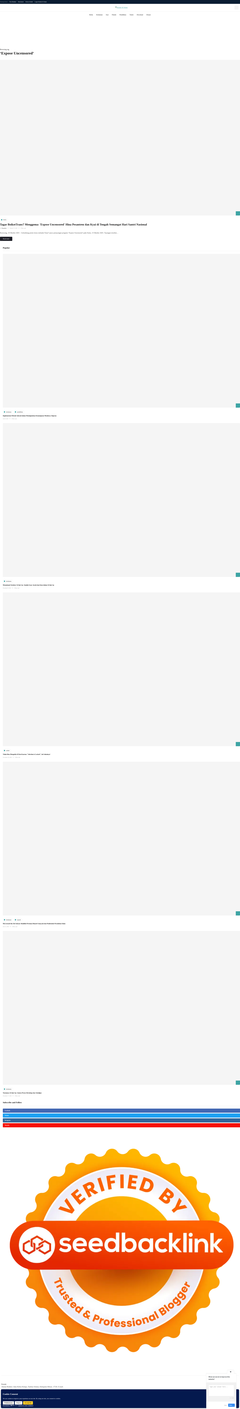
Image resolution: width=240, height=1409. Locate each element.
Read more (6, 239)
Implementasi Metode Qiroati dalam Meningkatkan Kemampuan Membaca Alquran (29, 416)
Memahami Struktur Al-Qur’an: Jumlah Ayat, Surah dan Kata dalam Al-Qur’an (28, 585)
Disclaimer (21, 2)
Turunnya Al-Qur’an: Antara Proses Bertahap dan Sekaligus (22, 1093)
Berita (91, 15)
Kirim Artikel (29, 2)
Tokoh (131, 15)
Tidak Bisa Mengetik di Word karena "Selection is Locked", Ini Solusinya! (26, 754)
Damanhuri (4, 228)
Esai (107, 15)
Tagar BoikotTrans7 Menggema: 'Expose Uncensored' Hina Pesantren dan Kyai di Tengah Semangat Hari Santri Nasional (73, 224)
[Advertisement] (120, 33)
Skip (225, 1405)
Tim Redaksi (12, 2)
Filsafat (114, 15)
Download (140, 15)
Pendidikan (123, 15)
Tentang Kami (4, 2)
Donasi (148, 15)
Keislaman (99, 15)
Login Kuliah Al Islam (41, 2)
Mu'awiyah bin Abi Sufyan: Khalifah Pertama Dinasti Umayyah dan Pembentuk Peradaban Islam (34, 923)
